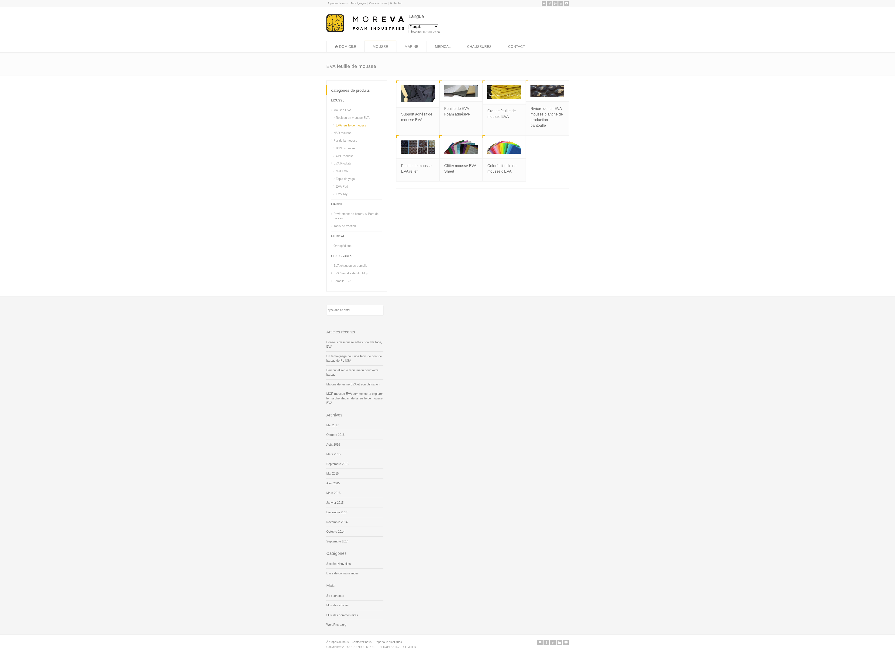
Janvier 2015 (335, 502)
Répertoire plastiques (388, 642)
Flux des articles (337, 605)
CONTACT (516, 47)
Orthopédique (342, 246)
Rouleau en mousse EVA (353, 117)
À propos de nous (338, 3)
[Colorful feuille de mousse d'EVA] (504, 147)
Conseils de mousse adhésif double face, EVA (354, 344)
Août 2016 (333, 444)
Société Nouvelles (338, 564)
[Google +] (555, 3)
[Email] (544, 3)
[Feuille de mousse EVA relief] (418, 147)
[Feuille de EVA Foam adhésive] (461, 91)
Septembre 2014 (337, 541)
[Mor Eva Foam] (365, 31)
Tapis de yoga (345, 179)
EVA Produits (342, 163)
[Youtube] (566, 3)
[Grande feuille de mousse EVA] (504, 92)
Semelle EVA (342, 281)
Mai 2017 (332, 425)
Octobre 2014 (335, 531)
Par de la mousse (345, 140)
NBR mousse (342, 133)
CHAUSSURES (479, 47)
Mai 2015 (332, 473)
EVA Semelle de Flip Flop (351, 273)
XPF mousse (345, 155)
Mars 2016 (333, 454)
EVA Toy (342, 194)
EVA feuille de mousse (351, 125)
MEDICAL (443, 47)
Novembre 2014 (337, 522)
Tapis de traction (345, 226)
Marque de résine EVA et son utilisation (352, 384)
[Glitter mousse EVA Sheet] (461, 147)
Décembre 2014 (337, 512)
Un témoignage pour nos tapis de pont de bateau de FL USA (354, 358)
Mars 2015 (333, 493)
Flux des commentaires (342, 615)
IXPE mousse (345, 148)
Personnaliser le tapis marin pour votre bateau (352, 372)
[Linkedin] (560, 3)
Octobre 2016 (335, 435)
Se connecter (335, 596)
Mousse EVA (342, 110)
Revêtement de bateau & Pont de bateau (356, 216)
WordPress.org (336, 624)
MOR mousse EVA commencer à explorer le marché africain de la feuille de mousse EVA (354, 398)
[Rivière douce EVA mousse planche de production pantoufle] (547, 91)
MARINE (411, 47)
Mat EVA (342, 171)
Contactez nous (378, 3)
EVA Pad (342, 186)
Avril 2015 (333, 483)
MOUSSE (380, 47)
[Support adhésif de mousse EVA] (418, 93)
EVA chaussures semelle (350, 265)
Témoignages (358, 3)
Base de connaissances (342, 573)
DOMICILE (347, 47)
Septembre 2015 (337, 464)
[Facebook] (549, 3)
